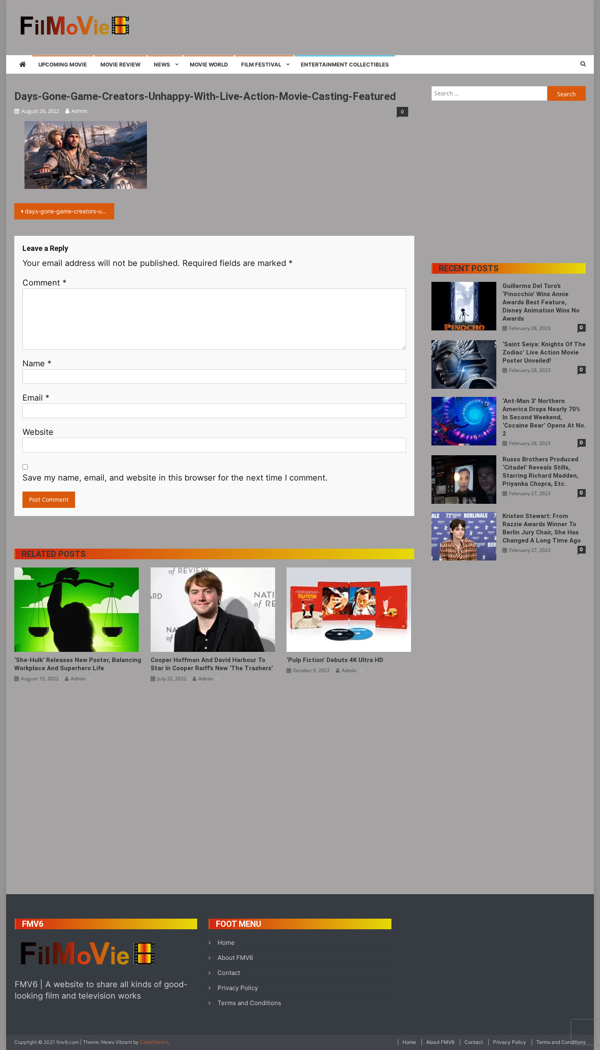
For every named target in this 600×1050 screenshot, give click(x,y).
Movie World (209, 64)
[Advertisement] (437, 26)
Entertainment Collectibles (345, 64)
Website (37, 432)
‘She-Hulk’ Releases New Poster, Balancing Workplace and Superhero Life (77, 664)
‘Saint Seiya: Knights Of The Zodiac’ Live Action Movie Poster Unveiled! (544, 352)
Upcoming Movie (62, 64)
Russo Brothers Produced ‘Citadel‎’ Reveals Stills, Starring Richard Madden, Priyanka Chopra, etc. (540, 471)
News (162, 64)
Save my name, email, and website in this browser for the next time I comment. (175, 478)
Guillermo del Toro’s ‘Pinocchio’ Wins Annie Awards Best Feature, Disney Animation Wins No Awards (541, 302)
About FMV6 (235, 957)
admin (79, 111)
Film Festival (261, 64)
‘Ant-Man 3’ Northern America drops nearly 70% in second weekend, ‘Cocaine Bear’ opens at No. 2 (544, 417)
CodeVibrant (154, 1042)
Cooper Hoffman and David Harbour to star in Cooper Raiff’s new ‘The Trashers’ (212, 664)
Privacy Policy (238, 988)
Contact (229, 973)
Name (36, 363)
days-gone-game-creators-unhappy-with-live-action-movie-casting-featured (69, 211)
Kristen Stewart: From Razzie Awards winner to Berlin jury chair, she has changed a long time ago (541, 528)
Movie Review (120, 64)
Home (226, 942)
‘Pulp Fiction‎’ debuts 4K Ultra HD (335, 660)
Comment (44, 283)
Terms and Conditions (249, 1003)
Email (35, 398)
